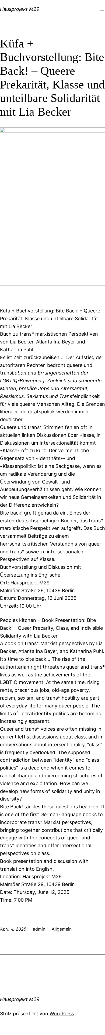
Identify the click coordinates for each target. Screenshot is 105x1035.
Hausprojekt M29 (19, 9)
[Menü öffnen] (102, 9)
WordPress (62, 1013)
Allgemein (62, 929)
